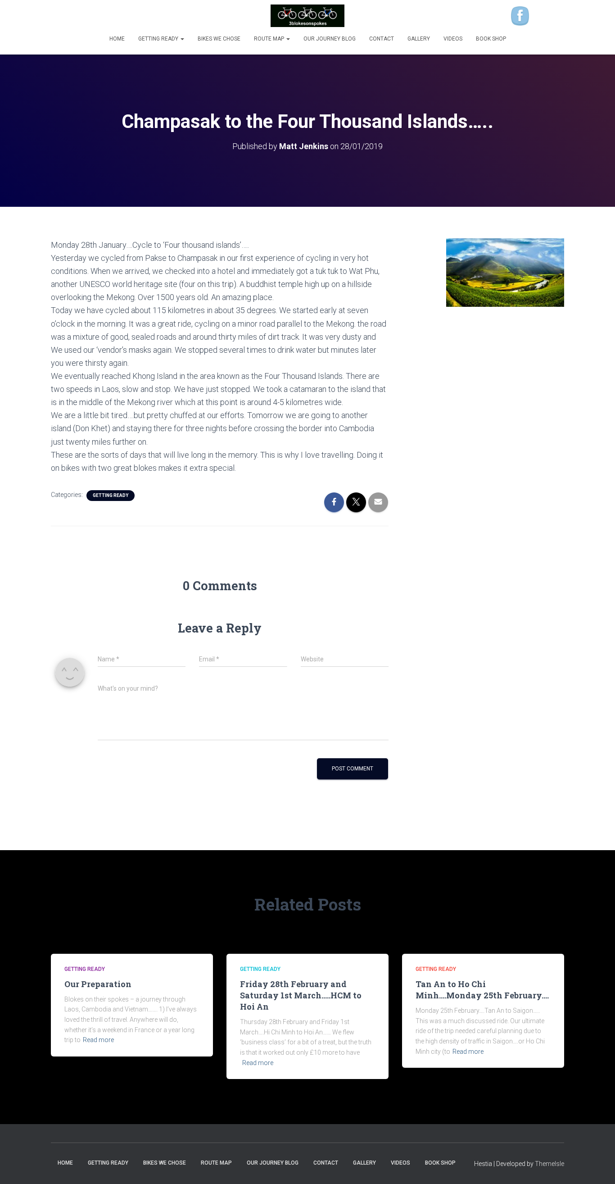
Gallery (418, 39)
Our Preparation (97, 984)
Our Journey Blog (329, 39)
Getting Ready (159, 39)
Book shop (491, 39)
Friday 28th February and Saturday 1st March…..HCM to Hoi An (301, 995)
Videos (452, 39)
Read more (98, 1039)
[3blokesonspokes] (308, 16)
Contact (381, 39)
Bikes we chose (219, 39)
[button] (182, 39)
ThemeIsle (549, 1163)
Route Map (269, 39)
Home (117, 39)
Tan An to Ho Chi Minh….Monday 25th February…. (482, 990)
